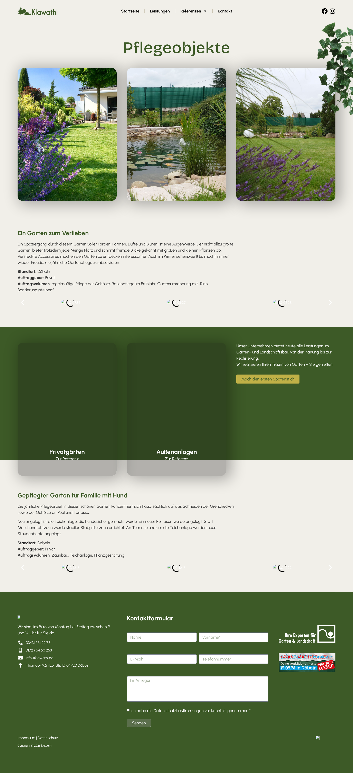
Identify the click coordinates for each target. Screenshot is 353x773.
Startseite (130, 11)
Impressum (26, 738)
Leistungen (160, 11)
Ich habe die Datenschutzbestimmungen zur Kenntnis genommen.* (191, 710)
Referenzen (190, 11)
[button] (23, 302)
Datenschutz (48, 738)
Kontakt (225, 11)
